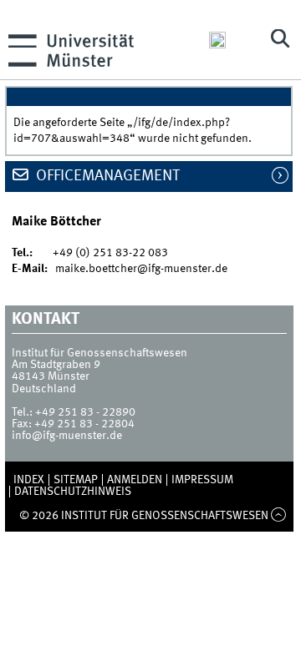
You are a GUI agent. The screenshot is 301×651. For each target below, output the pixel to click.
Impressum (202, 480)
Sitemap (76, 480)
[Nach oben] (279, 516)
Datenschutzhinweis (72, 491)
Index (28, 480)
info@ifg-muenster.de (67, 436)
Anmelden (134, 480)
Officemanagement (106, 176)
